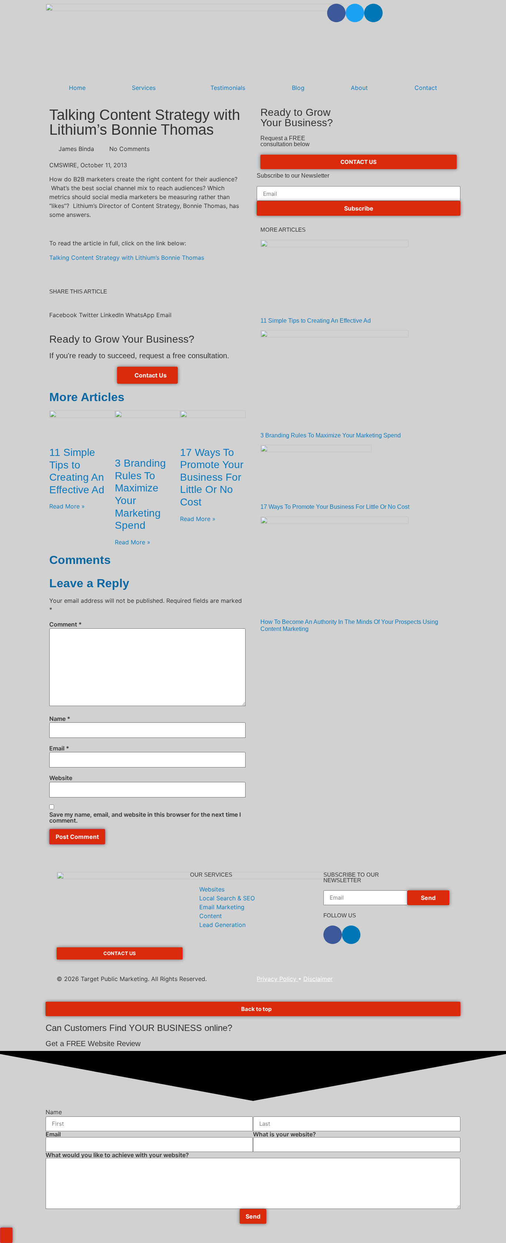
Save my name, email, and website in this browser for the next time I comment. (145, 817)
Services (144, 87)
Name (59, 719)
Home (77, 87)
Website (60, 778)
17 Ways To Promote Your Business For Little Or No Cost (211, 477)
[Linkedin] (373, 13)
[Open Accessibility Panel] (6, 1235)
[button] (63, 310)
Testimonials (227, 87)
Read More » (67, 506)
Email (59, 748)
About (359, 87)
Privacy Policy (277, 978)
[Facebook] (336, 13)
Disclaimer (318, 978)
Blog (298, 87)
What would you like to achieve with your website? (117, 1155)
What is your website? (284, 1134)
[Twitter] (355, 13)
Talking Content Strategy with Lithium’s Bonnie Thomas (126, 257)
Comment (65, 624)
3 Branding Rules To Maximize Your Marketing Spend (330, 435)
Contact (426, 87)
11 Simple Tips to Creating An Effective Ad (315, 321)
